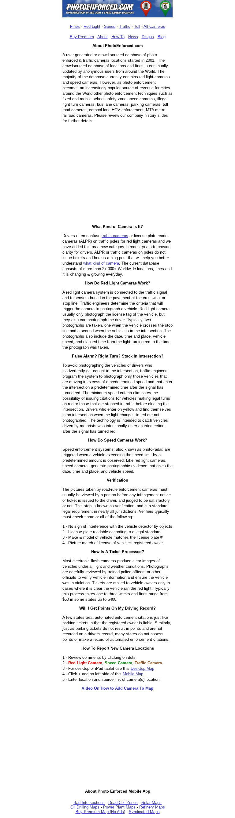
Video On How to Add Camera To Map (117, 688)
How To (118, 37)
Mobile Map (133, 674)
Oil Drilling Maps (84, 807)
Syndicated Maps (144, 811)
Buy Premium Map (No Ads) (100, 811)
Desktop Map (142, 668)
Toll (137, 26)
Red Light (92, 26)
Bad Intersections (89, 802)
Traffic (124, 26)
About (102, 37)
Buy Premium (82, 37)
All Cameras (154, 26)
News (133, 37)
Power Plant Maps (119, 807)
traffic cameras (115, 235)
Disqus (148, 37)
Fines (75, 26)
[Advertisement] (117, 737)
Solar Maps (151, 802)
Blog (162, 37)
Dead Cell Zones (123, 802)
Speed (109, 26)
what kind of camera (101, 263)
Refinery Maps (152, 807)
